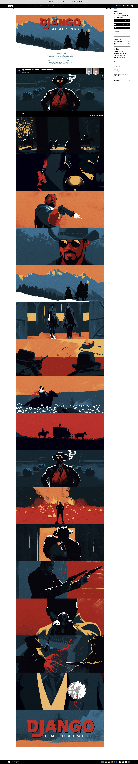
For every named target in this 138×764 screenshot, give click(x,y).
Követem (126, 20)
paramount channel (118, 57)
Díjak (36, 5)
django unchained (118, 55)
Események (51, 5)
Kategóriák (23, 5)
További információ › (86, 1)
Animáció (10, 9)
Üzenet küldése (125, 24)
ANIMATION (116, 53)
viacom (124, 57)
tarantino (125, 53)
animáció (119, 51)
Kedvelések (118, 43)
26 (129, 44)
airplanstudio (119, 17)
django (120, 53)
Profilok (31, 5)
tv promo (124, 55)
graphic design (125, 51)
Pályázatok (43, 5)
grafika (115, 51)
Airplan (116, 11)
